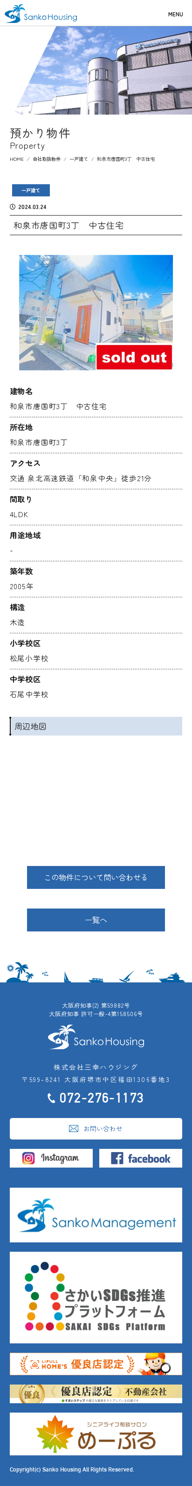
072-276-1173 (102, 1098)
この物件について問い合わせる (96, 877)
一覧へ (96, 919)
